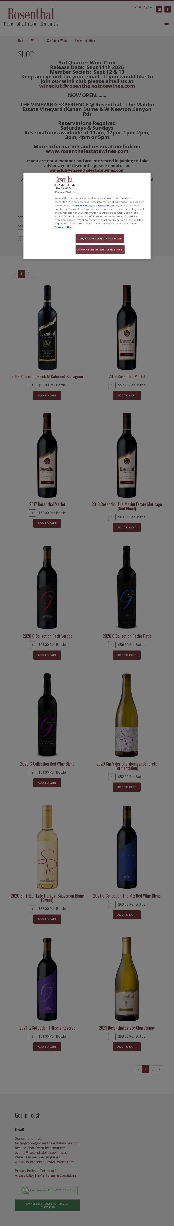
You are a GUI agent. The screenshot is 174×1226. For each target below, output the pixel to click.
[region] (87, 216)
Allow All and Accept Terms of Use (100, 249)
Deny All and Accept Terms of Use (100, 238)
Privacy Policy (83, 205)
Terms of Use (106, 205)
